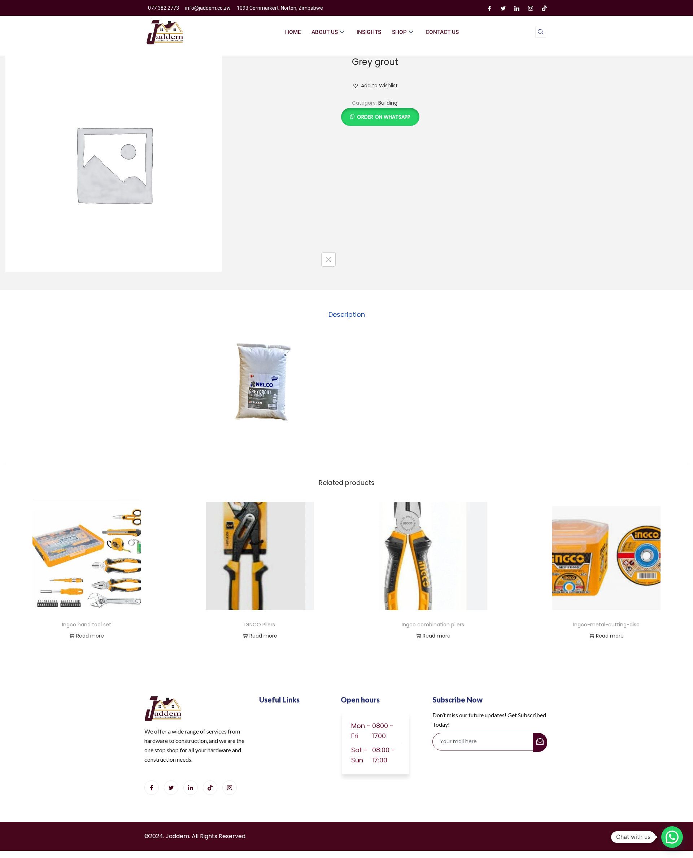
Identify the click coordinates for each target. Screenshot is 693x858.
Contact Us (442, 32)
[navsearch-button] (540, 32)
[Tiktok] (210, 787)
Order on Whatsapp (383, 117)
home (293, 32)
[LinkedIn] (516, 8)
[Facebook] (489, 8)
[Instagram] (530, 8)
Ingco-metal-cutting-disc (606, 624)
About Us (324, 32)
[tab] (346, 315)
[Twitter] (503, 8)
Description (346, 314)
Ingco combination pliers (433, 624)
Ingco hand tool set (86, 624)
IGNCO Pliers (259, 624)
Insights (369, 32)
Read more (90, 635)
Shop (399, 32)
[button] (375, 85)
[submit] (540, 742)
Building (387, 102)
